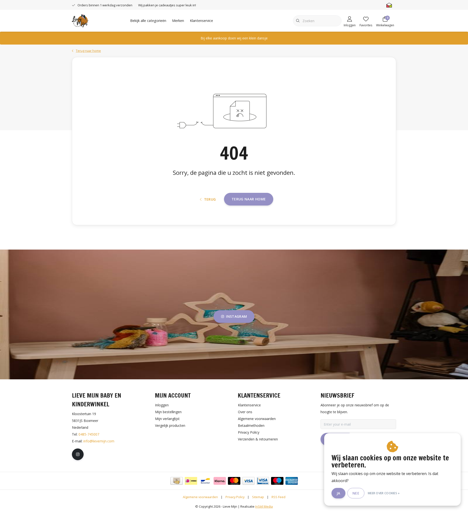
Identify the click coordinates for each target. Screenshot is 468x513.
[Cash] (176, 481)
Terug (210, 199)
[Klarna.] (220, 481)
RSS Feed (278, 497)
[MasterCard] (234, 481)
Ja (338, 493)
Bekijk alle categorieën (148, 20)
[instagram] (78, 454)
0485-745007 (88, 434)
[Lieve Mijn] (80, 20)
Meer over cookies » (384, 493)
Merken (178, 20)
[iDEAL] (191, 481)
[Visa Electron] (263, 481)
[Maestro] (277, 481)
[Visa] (248, 481)
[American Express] (291, 481)
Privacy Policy (234, 497)
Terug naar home (249, 199)
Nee (355, 493)
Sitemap (258, 497)
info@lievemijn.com (98, 441)
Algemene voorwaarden (200, 497)
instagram (236, 316)
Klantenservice (201, 20)
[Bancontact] (205, 481)
